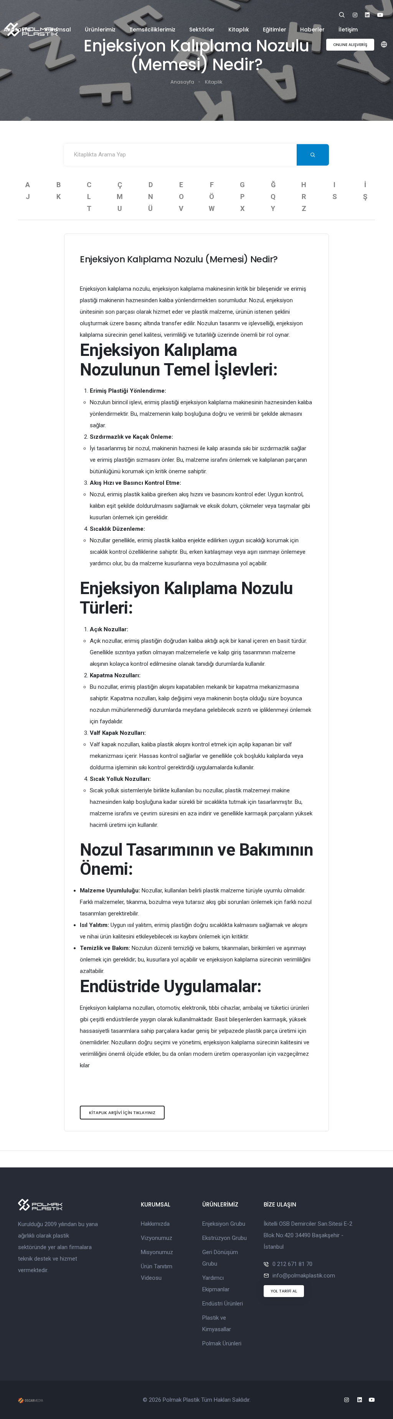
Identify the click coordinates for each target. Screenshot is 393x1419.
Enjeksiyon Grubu (223, 1223)
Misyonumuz (157, 1252)
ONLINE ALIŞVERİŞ (350, 45)
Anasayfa (17, 29)
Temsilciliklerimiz (152, 29)
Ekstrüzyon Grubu (224, 1238)
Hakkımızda (155, 1223)
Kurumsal (58, 29)
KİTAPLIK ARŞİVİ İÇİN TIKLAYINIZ (122, 1113)
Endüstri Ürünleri (222, 1303)
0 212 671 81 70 (292, 1264)
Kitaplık (238, 29)
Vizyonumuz (156, 1238)
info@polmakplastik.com (303, 1275)
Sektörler (202, 29)
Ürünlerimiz (100, 29)
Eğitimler (274, 29)
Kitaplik (214, 82)
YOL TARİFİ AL (284, 1291)
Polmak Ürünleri (221, 1343)
